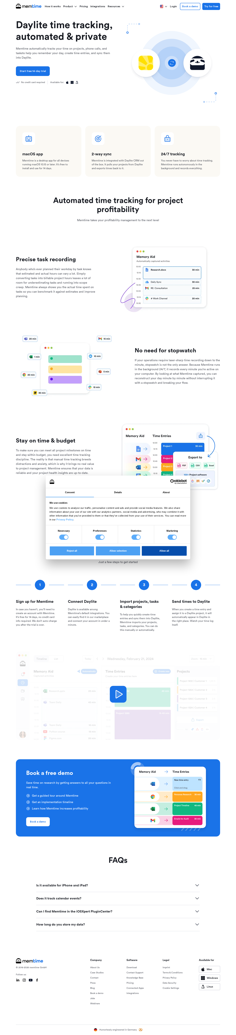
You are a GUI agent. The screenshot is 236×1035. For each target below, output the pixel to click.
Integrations (97, 6)
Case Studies (97, 973)
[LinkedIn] (18, 980)
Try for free (211, 6)
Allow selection (118, 550)
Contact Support (135, 973)
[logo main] (29, 6)
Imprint (166, 967)
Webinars (95, 1003)
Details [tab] (118, 492)
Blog (92, 988)
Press (93, 983)
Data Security (169, 983)
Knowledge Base (135, 978)
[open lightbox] (118, 694)
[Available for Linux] (76, 82)
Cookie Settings (171, 988)
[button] (70, 6)
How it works (53, 6)
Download (132, 967)
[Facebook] (37, 980)
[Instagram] (24, 980)
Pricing (84, 6)
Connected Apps (135, 988)
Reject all (72, 550)
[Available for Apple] (67, 82)
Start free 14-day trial (33, 71)
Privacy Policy (64, 519)
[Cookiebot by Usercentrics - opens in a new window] (173, 481)
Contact (94, 978)
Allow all (164, 550)
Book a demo (190, 6)
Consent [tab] (70, 492)
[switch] (100, 537)
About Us (95, 967)
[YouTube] (31, 980)
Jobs (92, 998)
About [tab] (166, 492)
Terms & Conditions (173, 973)
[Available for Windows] (72, 82)
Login (173, 6)
